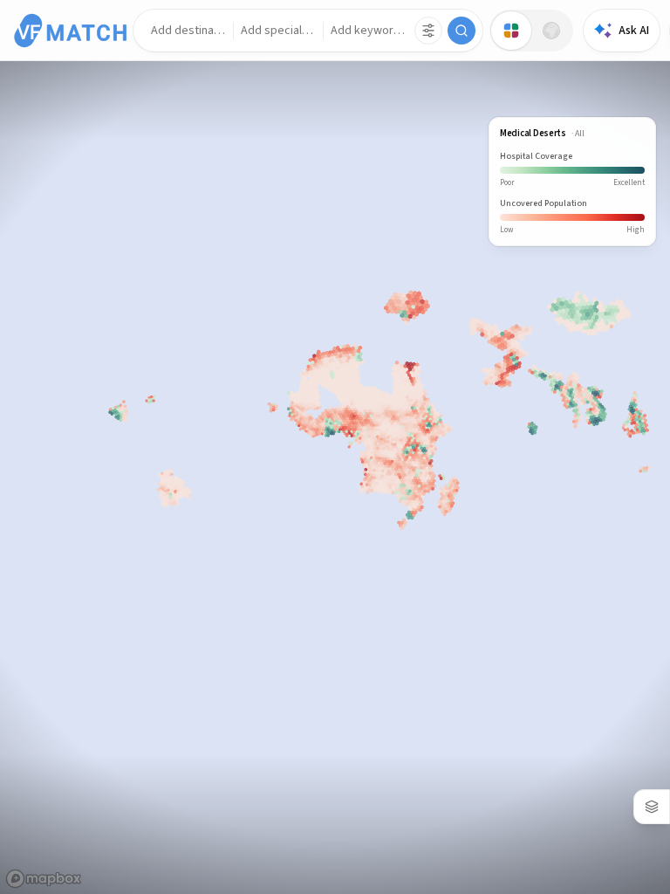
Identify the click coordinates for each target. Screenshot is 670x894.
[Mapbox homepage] (43, 879)
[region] (335, 447)
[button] (188, 31)
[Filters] (428, 31)
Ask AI (634, 30)
